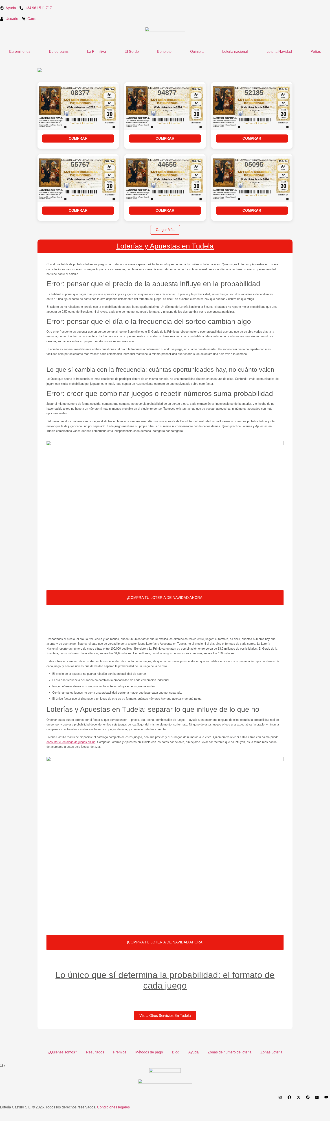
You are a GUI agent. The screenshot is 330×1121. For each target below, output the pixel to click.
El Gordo (132, 51)
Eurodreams (58, 51)
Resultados (95, 1052)
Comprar (78, 138)
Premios (119, 1052)
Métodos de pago (149, 1052)
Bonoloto (164, 51)
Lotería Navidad (279, 51)
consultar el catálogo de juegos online (70, 742)
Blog (175, 1052)
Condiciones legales (113, 1107)
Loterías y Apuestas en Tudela (165, 246)
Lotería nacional (235, 51)
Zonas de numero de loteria (229, 1052)
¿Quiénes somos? (62, 1052)
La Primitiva (96, 51)
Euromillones (19, 51)
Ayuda (193, 1052)
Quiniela (197, 51)
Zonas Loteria (271, 1052)
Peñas (315, 51)
